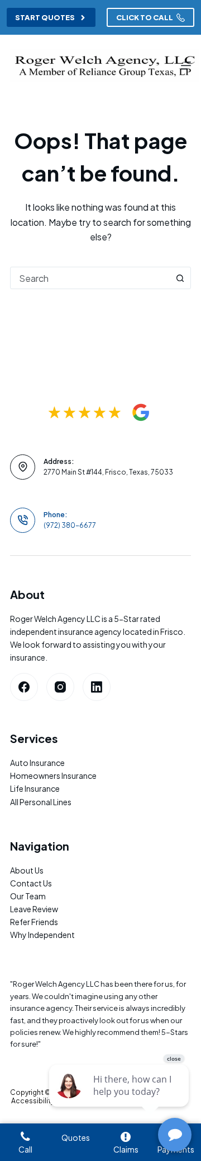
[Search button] (179, 278)
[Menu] (186, 66)
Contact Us (31, 883)
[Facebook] (24, 687)
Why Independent (42, 935)
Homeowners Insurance (53, 775)
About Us (27, 870)
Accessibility (32, 1101)
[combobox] (90, 278)
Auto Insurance (37, 763)
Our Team (28, 896)
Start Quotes (45, 17)
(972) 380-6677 (70, 525)
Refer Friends (34, 922)
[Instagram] (60, 687)
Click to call (144, 17)
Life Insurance (35, 788)
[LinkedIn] (97, 687)
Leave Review (34, 909)
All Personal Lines (40, 802)
